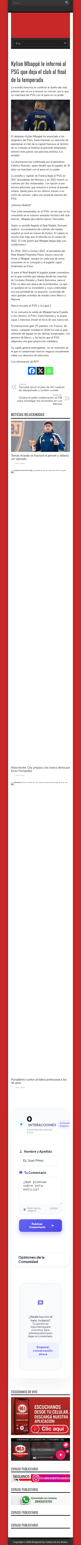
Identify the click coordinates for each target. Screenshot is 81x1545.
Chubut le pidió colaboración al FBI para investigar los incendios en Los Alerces (39, 399)
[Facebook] (32, 371)
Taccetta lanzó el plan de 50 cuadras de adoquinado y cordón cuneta (41, 387)
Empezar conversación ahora (43, 1350)
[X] (40, 371)
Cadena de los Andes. (56, 1542)
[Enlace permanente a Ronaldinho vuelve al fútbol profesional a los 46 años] (40, 782)
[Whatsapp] (49, 371)
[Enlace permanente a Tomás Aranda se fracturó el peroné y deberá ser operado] (40, 451)
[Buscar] (67, 3)
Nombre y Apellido (38, 1151)
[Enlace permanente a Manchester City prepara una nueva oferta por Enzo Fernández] (40, 470)
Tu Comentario (35, 1172)
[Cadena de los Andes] (40, 28)
